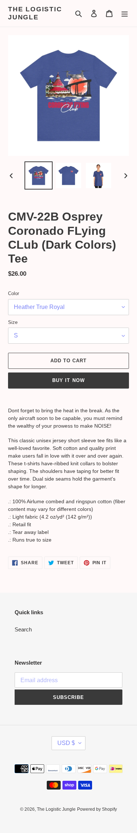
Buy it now (68, 380)
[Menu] (124, 13)
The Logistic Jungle (35, 13)
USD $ (66, 743)
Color (13, 293)
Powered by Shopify (97, 809)
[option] (39, 175)
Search (23, 629)
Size (13, 322)
